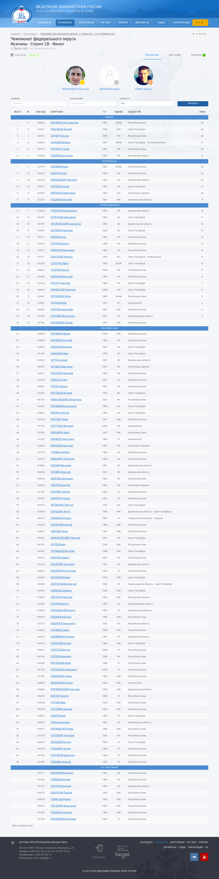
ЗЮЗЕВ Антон (58, 237)
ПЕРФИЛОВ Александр (64, 406)
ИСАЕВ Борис (58, 716)
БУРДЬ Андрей (59, 360)
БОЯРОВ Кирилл (60, 558)
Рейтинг (123, 23)
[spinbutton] (92, 103)
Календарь (45, 23)
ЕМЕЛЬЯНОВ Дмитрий (63, 819)
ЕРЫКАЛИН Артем (61, 643)
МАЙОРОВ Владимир (62, 250)
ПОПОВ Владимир (61, 656)
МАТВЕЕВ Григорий (61, 340)
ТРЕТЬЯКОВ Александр (64, 670)
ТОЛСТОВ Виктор (60, 650)
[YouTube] (204, 857)
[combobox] (147, 103)
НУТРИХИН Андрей (61, 709)
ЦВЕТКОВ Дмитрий (61, 597)
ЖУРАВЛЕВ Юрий (60, 334)
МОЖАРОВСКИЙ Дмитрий (65, 538)
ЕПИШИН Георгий (61, 762)
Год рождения (76, 99)
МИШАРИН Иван (60, 432)
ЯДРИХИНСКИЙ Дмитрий (65, 689)
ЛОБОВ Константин (62, 156)
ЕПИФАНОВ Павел (61, 518)
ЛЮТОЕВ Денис (59, 419)
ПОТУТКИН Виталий (62, 426)
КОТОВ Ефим (58, 544)
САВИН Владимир (61, 799)
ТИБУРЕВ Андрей (60, 485)
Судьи (161, 23)
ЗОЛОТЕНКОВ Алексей (63, 584)
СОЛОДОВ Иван (59, 263)
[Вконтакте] (194, 857)
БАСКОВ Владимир (61, 347)
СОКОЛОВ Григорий (62, 373)
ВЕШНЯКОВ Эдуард (62, 683)
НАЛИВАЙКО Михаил (62, 637)
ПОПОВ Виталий (60, 186)
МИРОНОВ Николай (62, 446)
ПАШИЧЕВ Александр (63, 623)
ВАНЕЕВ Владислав (62, 276)
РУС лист (106, 23)
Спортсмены (86, 23)
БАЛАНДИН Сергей (61, 525)
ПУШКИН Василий (61, 200)
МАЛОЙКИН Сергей (62, 323)
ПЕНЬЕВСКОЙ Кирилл (63, 610)
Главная (15, 34)
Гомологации (181, 23)
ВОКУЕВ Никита (60, 696)
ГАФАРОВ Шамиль (61, 591)
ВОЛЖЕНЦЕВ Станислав (75, 89)
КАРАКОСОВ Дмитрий (63, 290)
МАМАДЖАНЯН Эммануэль (66, 400)
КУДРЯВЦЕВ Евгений (63, 316)
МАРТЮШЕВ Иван (61, 663)
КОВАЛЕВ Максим (61, 617)
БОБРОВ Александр (62, 479)
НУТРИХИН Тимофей (62, 735)
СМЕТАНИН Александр (63, 806)
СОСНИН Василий (61, 465)
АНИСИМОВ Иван (60, 142)
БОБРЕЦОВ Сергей (61, 793)
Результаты (65, 23)
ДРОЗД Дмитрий (60, 283)
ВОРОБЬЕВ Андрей (61, 393)
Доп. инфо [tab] (175, 55)
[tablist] (109, 55)
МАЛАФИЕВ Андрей (62, 773)
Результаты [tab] (152, 55)
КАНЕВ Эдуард (59, 380)
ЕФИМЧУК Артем (60, 498)
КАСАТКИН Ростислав (63, 571)
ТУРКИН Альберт (60, 452)
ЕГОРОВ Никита (60, 244)
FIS (200, 23)
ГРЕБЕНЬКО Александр (64, 211)
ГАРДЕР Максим (143, 89)
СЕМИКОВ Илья (59, 167)
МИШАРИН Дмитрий (62, 459)
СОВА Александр (60, 722)
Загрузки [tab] (198, 55)
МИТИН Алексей (60, 413)
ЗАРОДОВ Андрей (61, 786)
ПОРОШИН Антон (60, 512)
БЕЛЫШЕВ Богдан (61, 742)
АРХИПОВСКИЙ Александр (66, 224)
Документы (142, 23)
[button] (114, 102)
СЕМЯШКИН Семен (61, 676)
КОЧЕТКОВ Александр (63, 217)
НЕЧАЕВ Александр (61, 367)
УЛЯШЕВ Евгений (61, 779)
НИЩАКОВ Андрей (109, 89)
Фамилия (15, 99)
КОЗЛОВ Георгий (60, 492)
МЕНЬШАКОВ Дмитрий (64, 180)
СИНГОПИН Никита (61, 257)
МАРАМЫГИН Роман (62, 729)
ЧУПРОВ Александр (62, 309)
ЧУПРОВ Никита (60, 270)
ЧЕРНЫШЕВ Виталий (62, 551)
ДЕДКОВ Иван (59, 303)
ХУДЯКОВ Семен (60, 630)
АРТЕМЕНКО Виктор (62, 505)
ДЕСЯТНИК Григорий (62, 564)
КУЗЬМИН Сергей (61, 749)
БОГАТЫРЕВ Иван (60, 577)
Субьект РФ (125, 99)
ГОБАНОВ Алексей (61, 812)
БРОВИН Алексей (61, 472)
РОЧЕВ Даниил (59, 386)
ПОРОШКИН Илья (61, 296)
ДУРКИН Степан (60, 149)
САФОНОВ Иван (59, 353)
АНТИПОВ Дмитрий (62, 230)
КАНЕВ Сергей (59, 173)
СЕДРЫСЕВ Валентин (63, 755)
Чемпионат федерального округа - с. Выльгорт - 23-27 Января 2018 (77, 34)
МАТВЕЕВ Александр (62, 439)
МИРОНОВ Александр (63, 193)
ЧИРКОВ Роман (59, 531)
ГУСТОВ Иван (58, 702)
